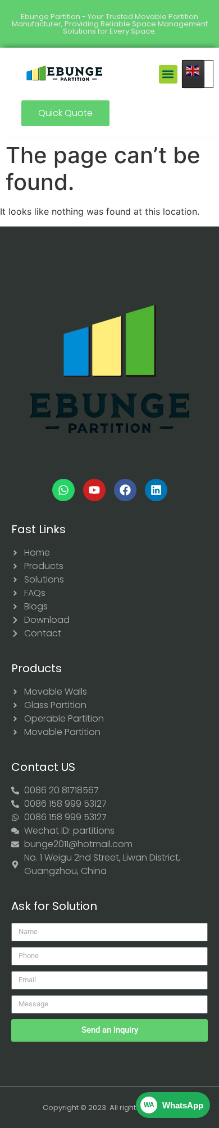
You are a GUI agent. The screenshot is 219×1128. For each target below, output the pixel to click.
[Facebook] (125, 490)
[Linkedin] (156, 490)
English (197, 74)
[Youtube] (94, 490)
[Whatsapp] (63, 490)
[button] (168, 74)
